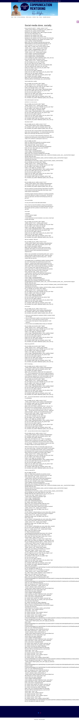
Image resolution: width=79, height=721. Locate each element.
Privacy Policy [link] (36, 719)
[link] (78, 22)
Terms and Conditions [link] (42, 719)
